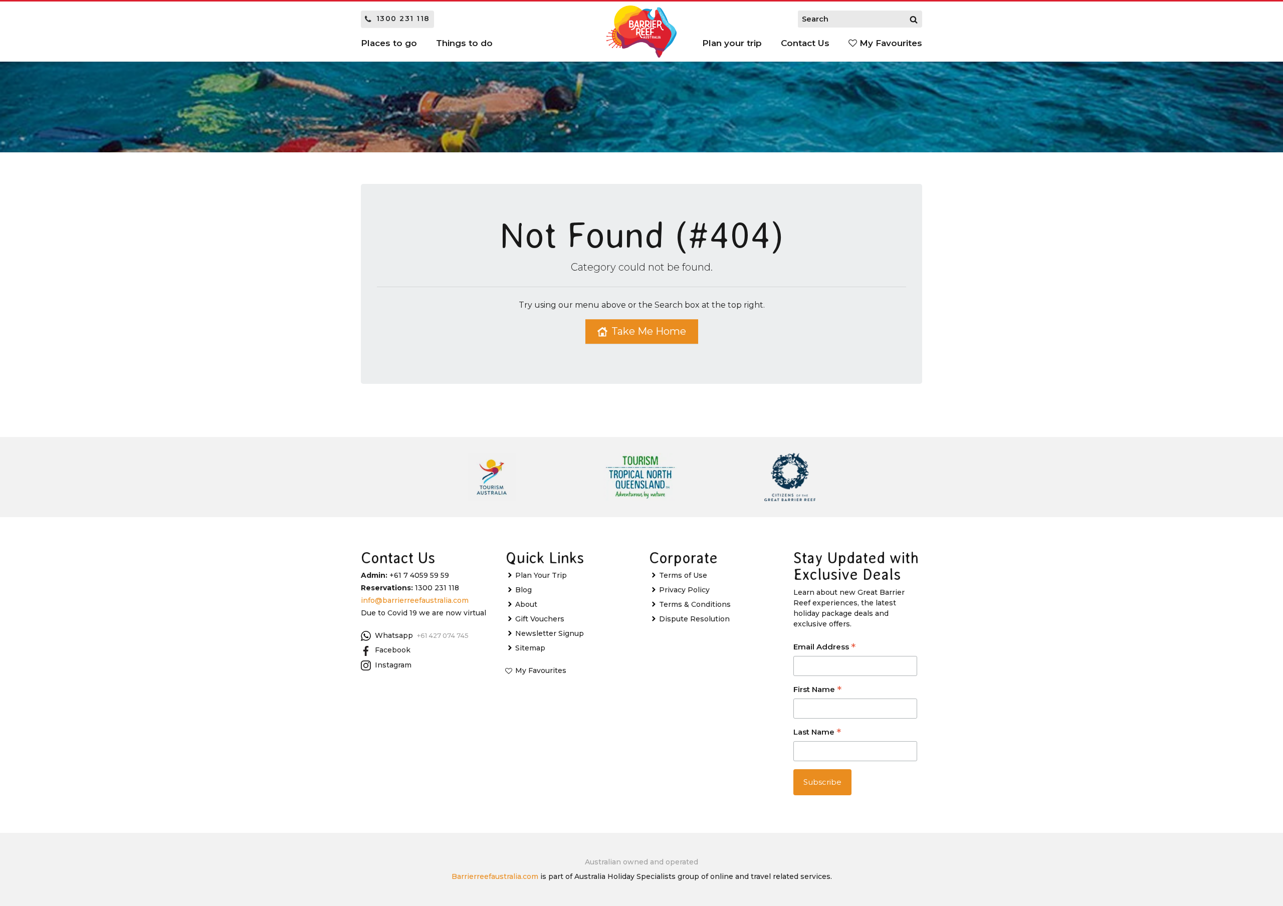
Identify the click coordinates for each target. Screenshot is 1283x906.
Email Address (824, 647)
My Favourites (889, 43)
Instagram (393, 664)
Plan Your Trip (541, 575)
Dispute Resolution (694, 618)
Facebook (392, 649)
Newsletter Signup (549, 633)
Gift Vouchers (539, 618)
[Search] (913, 19)
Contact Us (805, 43)
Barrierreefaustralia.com (495, 876)
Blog (523, 589)
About (526, 604)
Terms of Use (683, 575)
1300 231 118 (403, 18)
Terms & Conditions (695, 604)
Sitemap (530, 647)
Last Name (817, 733)
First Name (817, 690)
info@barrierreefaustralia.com (415, 600)
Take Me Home (648, 331)
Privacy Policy (684, 589)
